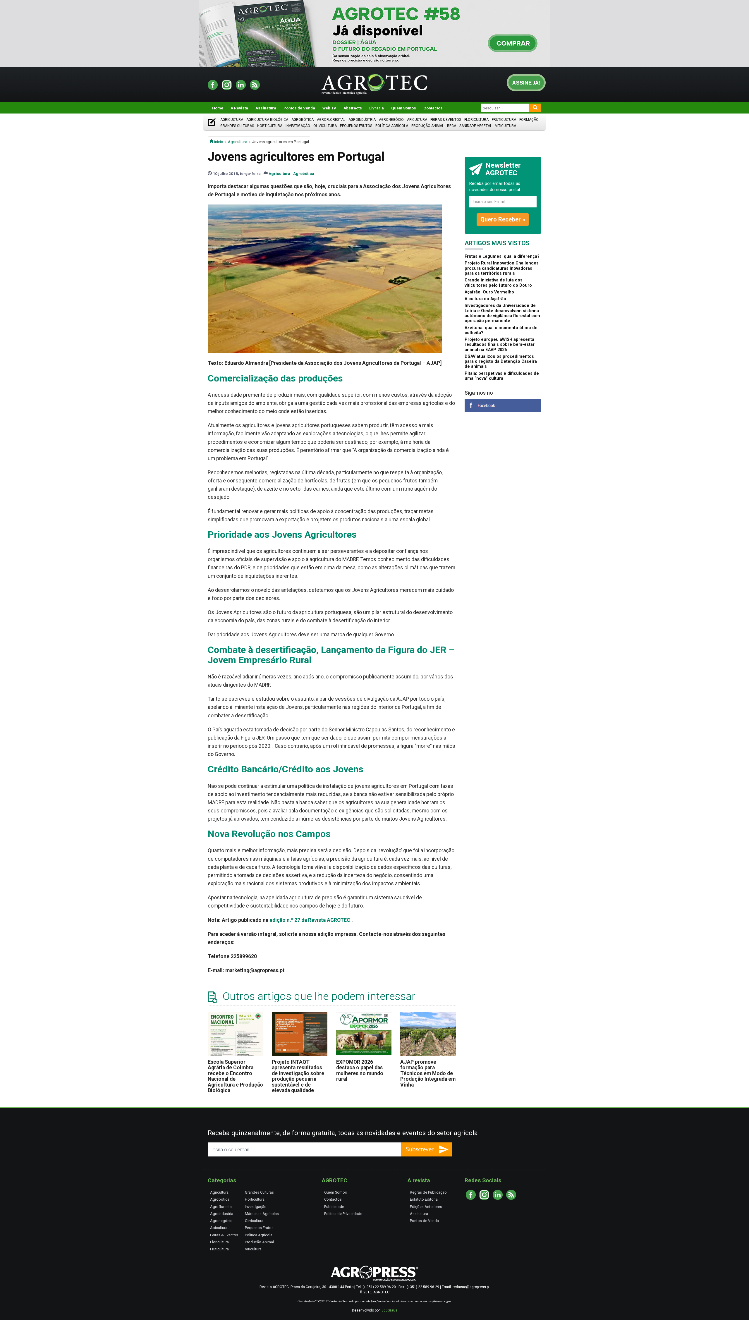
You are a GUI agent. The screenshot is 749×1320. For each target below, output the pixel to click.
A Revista (239, 108)
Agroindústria (362, 120)
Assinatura (265, 108)
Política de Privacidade (343, 1213)
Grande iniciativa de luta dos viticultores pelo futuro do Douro (498, 283)
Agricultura (231, 120)
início (218, 141)
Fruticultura (504, 120)
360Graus (389, 1310)
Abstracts (352, 108)
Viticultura (505, 126)
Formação (529, 120)
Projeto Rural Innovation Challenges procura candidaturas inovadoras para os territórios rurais (502, 268)
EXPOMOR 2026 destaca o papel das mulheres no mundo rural (359, 1070)
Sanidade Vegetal (475, 126)
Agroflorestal (331, 120)
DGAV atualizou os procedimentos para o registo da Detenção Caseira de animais (501, 361)
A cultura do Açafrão (485, 298)
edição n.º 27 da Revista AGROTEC (309, 920)
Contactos (433, 108)
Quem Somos (403, 108)
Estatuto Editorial (424, 1199)
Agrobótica (302, 120)
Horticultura (269, 126)
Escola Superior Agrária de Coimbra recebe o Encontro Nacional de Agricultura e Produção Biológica (235, 1076)
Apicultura (417, 120)
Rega (451, 126)
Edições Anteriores (426, 1206)
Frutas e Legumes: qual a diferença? (502, 256)
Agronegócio (391, 120)
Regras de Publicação (428, 1192)
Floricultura (476, 120)
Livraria (376, 108)
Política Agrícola (391, 126)
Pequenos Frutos (356, 126)
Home (217, 108)
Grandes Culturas (237, 126)
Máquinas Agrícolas (262, 1213)
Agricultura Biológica (267, 120)
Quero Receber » (502, 219)
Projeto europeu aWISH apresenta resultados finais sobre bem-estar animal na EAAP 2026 (500, 344)
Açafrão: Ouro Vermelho (489, 292)
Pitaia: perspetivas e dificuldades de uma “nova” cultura (502, 376)
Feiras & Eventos (445, 120)
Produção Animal (427, 126)
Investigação (298, 126)
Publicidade (334, 1206)
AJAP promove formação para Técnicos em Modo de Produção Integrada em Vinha (428, 1073)
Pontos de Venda (299, 108)
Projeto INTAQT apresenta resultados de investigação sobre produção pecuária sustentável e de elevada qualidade (298, 1076)
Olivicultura (325, 126)
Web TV (329, 108)
